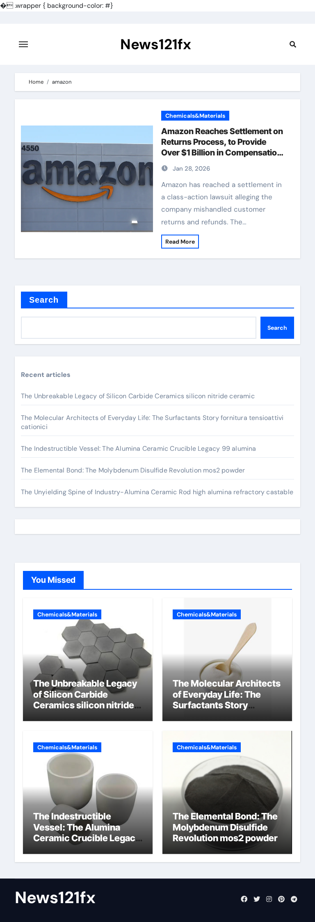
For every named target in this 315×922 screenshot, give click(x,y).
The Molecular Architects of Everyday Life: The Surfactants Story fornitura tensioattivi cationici (227, 705)
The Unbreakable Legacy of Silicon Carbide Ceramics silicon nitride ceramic (138, 396)
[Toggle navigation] (23, 44)
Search (44, 299)
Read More (180, 241)
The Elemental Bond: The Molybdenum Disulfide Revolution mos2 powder (133, 470)
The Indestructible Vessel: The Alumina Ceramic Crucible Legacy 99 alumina (138, 448)
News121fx (155, 44)
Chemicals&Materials (195, 115)
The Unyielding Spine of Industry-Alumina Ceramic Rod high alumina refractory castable (157, 492)
